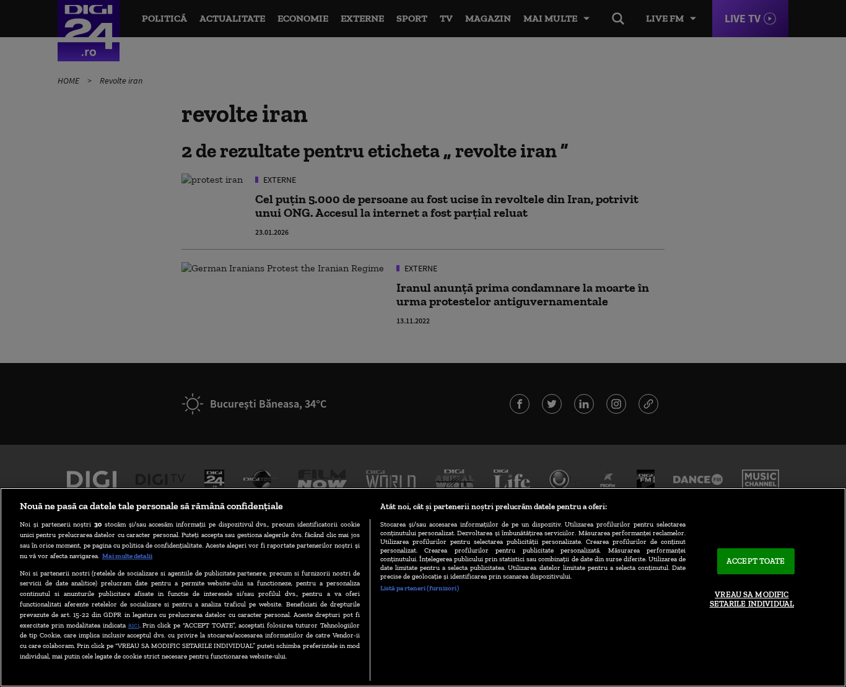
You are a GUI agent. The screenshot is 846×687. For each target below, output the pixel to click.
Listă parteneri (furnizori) (419, 588)
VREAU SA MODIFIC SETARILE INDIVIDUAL (752, 599)
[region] (423, 587)
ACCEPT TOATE (755, 561)
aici (133, 624)
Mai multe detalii (127, 555)
